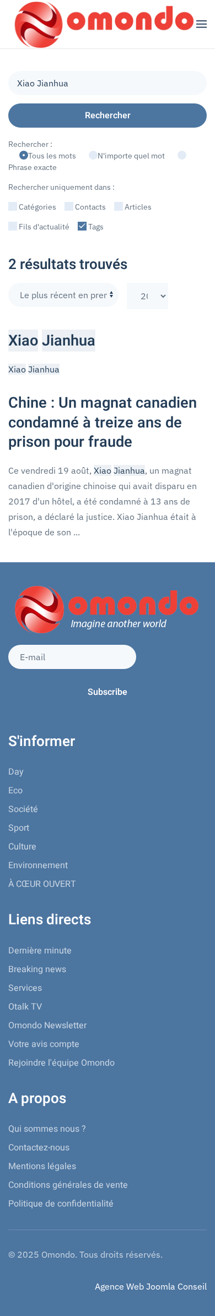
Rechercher (108, 115)
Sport (18, 828)
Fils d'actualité (43, 227)
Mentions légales (42, 1166)
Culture (22, 846)
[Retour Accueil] (102, 24)
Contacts (89, 207)
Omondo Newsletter (47, 1025)
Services (25, 988)
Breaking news (37, 969)
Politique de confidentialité (61, 1203)
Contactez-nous (38, 1147)
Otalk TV (25, 1006)
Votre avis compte (43, 1044)
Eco (15, 790)
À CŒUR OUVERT (42, 884)
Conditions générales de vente (68, 1185)
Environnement (38, 865)
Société (23, 809)
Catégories (36, 207)
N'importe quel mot (132, 156)
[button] (201, 24)
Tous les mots (53, 156)
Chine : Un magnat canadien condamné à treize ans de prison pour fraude (102, 422)
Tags (95, 227)
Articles (137, 207)
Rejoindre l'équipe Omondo (61, 1063)
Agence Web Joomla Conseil (151, 1286)
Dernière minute (40, 950)
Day (16, 771)
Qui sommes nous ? (47, 1129)
